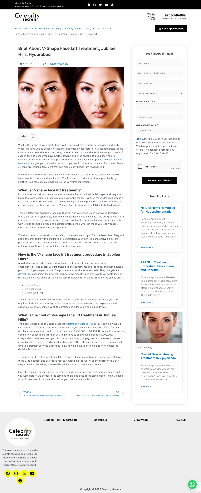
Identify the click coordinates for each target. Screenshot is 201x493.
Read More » (147, 106)
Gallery (87, 28)
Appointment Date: (113, 427)
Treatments (45, 28)
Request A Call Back (159, 39)
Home (18, 28)
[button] (100, 353)
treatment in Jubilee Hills (79, 182)
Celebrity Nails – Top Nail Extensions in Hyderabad (39, 6)
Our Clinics (102, 28)
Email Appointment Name (115, 384)
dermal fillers (25, 132)
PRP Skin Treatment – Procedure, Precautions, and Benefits (158, 125)
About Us (28, 28)
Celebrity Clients (72, 28)
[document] (100, 422)
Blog (58, 28)
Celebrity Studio (23, 3)
